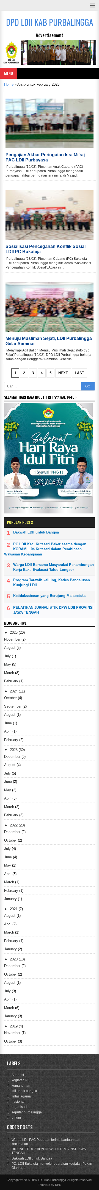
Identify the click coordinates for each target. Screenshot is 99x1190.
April (8, 731)
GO (87, 386)
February (11, 681)
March (9, 673)
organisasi (19, 1107)
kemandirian (21, 1086)
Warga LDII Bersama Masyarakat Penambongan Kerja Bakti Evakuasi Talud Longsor (53, 567)
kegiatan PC (21, 1080)
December (12, 757)
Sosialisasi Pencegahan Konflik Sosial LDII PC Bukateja (46, 249)
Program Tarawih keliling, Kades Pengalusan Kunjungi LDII (51, 582)
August (10, 648)
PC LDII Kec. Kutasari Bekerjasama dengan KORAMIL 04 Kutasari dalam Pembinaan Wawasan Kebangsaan (45, 549)
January (11, 899)
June (8, 723)
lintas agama (21, 1096)
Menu (8, 73)
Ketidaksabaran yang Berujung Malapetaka (49, 596)
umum (16, 1117)
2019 (14, 1026)
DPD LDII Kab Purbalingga (48, 1179)
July (8, 656)
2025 (14, 632)
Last (79, 373)
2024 (14, 691)
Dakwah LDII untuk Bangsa (36, 532)
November (12, 639)
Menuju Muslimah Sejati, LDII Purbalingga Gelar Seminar (49, 341)
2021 (14, 909)
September (13, 706)
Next (63, 373)
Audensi (18, 1075)
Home (8, 84)
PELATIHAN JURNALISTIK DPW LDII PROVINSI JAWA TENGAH (53, 609)
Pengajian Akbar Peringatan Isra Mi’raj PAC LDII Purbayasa (45, 157)
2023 (14, 750)
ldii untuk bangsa (24, 1091)
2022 (14, 825)
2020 (14, 959)
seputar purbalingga (27, 1112)
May (8, 664)
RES (58, 1184)
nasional (18, 1102)
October (11, 698)
